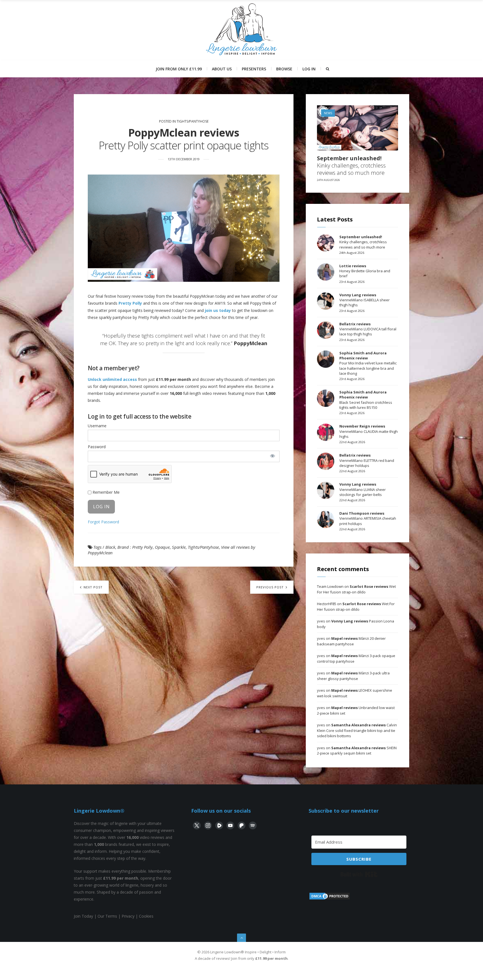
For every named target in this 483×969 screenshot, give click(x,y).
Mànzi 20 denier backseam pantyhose (351, 641)
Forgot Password (103, 521)
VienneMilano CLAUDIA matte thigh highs (368, 431)
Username (97, 425)
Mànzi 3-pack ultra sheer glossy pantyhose (353, 675)
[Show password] (272, 455)
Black (110, 547)
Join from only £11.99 (179, 68)
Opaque (162, 547)
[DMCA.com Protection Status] (330, 898)
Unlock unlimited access (112, 379)
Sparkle (179, 547)
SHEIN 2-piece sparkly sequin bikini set (357, 750)
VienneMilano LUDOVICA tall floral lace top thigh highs (367, 328)
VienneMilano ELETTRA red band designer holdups (366, 460)
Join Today (83, 916)
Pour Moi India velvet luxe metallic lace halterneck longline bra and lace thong (368, 363)
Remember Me (105, 492)
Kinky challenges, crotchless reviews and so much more (351, 165)
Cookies (146, 916)
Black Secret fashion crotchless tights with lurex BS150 (365, 400)
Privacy (128, 916)
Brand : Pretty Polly (135, 547)
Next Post (92, 587)
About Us (222, 68)
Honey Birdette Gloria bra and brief (364, 270)
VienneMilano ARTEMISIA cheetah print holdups (367, 518)
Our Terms (107, 916)
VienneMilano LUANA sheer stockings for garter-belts (362, 489)
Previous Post (270, 587)
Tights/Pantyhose (193, 121)
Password (97, 446)
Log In (309, 68)
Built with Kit (359, 874)
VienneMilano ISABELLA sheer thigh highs (364, 299)
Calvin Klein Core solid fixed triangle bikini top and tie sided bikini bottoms (357, 730)
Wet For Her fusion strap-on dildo (356, 589)
